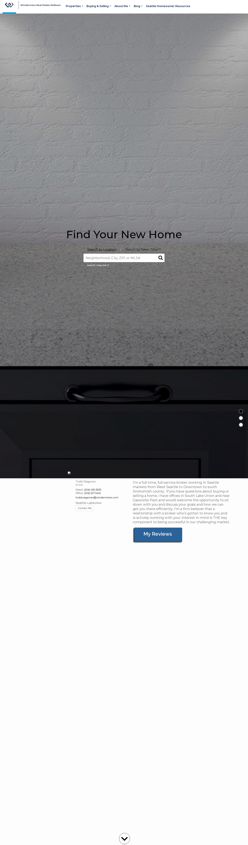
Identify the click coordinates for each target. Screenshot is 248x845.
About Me (123, 9)
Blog (139, 9)
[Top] (241, 411)
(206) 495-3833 (92, 489)
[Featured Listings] (241, 418)
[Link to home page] (9, 7)
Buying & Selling (99, 9)
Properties (75, 9)
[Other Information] (241, 425)
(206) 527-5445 (92, 493)
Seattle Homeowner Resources (168, 6)
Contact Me (85, 508)
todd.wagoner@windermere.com (97, 497)
